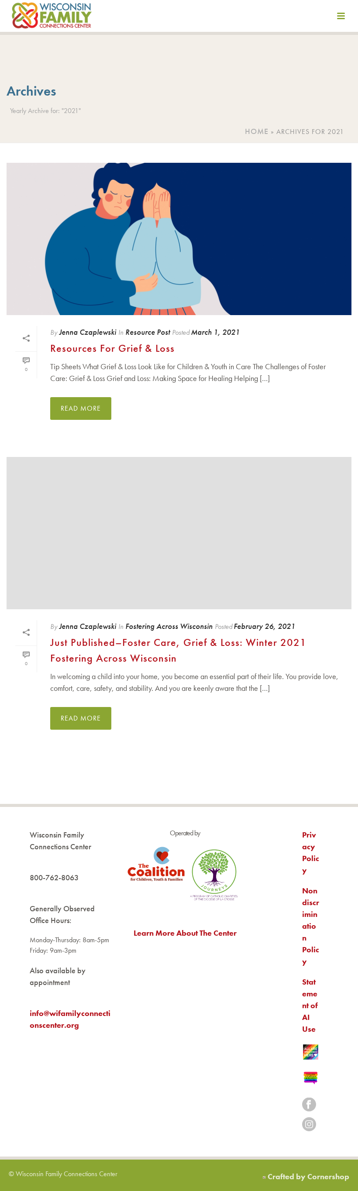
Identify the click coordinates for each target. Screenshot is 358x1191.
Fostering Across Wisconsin (169, 626)
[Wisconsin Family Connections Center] (52, 17)
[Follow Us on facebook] (309, 1105)
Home (256, 131)
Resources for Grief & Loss (112, 348)
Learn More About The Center (185, 933)
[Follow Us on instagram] (309, 1125)
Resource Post (147, 332)
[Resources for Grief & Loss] (179, 239)
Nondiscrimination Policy (310, 926)
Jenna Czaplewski (87, 332)
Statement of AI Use (310, 1005)
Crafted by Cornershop (308, 1176)
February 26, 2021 (264, 626)
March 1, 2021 (215, 332)
